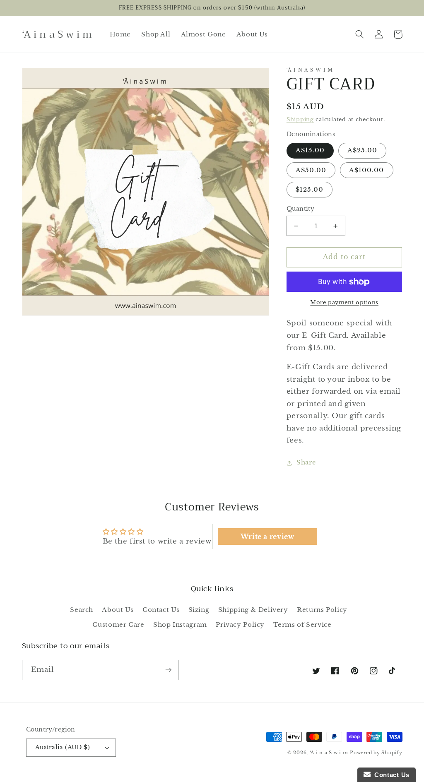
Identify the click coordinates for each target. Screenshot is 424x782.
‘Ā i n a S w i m (329, 753)
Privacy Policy (240, 624)
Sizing (199, 610)
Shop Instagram (180, 624)
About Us (117, 610)
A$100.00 (366, 170)
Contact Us (160, 610)
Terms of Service (302, 624)
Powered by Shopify (376, 753)
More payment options (344, 302)
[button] (359, 34)
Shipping (300, 119)
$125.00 (309, 189)
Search (81, 610)
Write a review (267, 536)
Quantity (300, 208)
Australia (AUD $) (62, 747)
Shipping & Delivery (253, 610)
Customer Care (118, 624)
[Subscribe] (168, 670)
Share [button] (306, 462)
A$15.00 (310, 150)
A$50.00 (311, 170)
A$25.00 (362, 150)
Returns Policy (322, 610)
